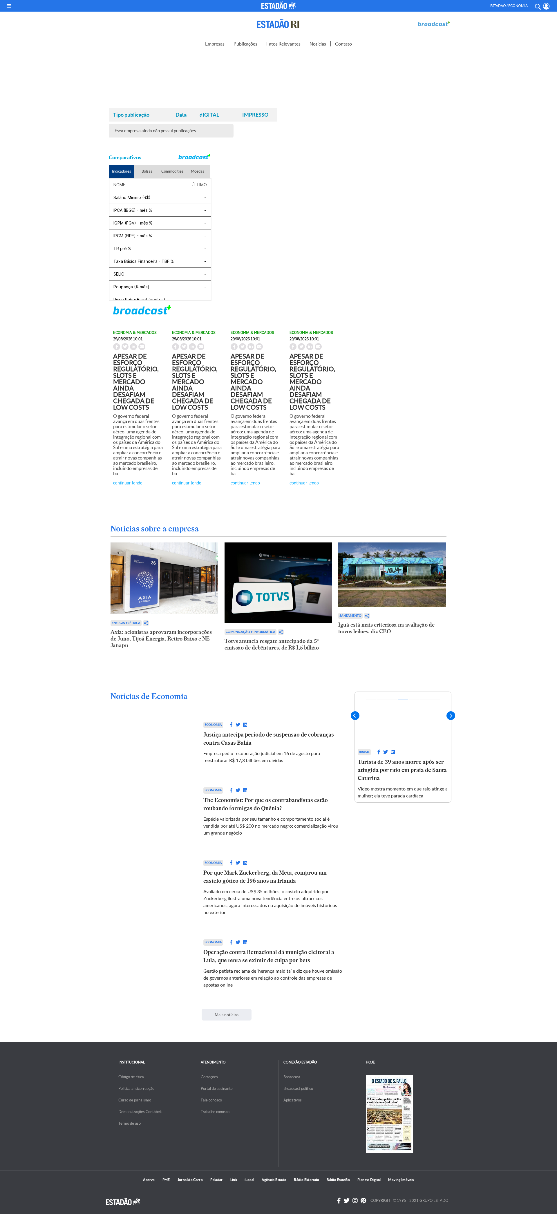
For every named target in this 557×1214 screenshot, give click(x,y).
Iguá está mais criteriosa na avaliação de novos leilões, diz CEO (386, 628)
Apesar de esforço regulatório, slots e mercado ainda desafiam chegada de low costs (136, 381)
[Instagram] (355, 1201)
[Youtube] (363, 1201)
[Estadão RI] (278, 23)
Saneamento (350, 615)
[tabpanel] (403, 747)
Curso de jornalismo (134, 1100)
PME (166, 1180)
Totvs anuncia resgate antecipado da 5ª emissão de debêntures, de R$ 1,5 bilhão (272, 644)
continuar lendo (127, 482)
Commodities (172, 171)
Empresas (215, 43)
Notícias (318, 43)
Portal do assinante (217, 1088)
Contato (343, 43)
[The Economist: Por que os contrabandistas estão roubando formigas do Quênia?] (151, 811)
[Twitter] (347, 1201)
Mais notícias (226, 1014)
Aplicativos (292, 1100)
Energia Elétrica (126, 623)
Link (233, 1180)
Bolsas (147, 171)
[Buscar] (537, 5)
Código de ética (131, 1077)
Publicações (245, 43)
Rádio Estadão (338, 1180)
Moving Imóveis (401, 1180)
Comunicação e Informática (250, 632)
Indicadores (121, 171)
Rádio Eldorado (306, 1180)
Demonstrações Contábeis (140, 1112)
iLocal (249, 1180)
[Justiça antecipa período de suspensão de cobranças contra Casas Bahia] (151, 743)
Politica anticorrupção (136, 1088)
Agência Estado (274, 1180)
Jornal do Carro (190, 1180)
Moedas (197, 171)
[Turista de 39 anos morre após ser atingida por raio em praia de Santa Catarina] (403, 719)
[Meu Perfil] (546, 6)
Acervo (149, 1180)
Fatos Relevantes (283, 43)
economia (213, 724)
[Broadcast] (433, 24)
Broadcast (291, 1077)
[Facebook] (339, 1201)
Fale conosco (211, 1100)
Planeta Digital (369, 1180)
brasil (364, 752)
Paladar (216, 1180)
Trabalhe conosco (215, 1112)
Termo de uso (129, 1123)
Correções (209, 1077)
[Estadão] (280, 5)
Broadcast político (298, 1088)
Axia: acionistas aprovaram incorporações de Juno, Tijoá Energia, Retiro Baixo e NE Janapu (161, 639)
